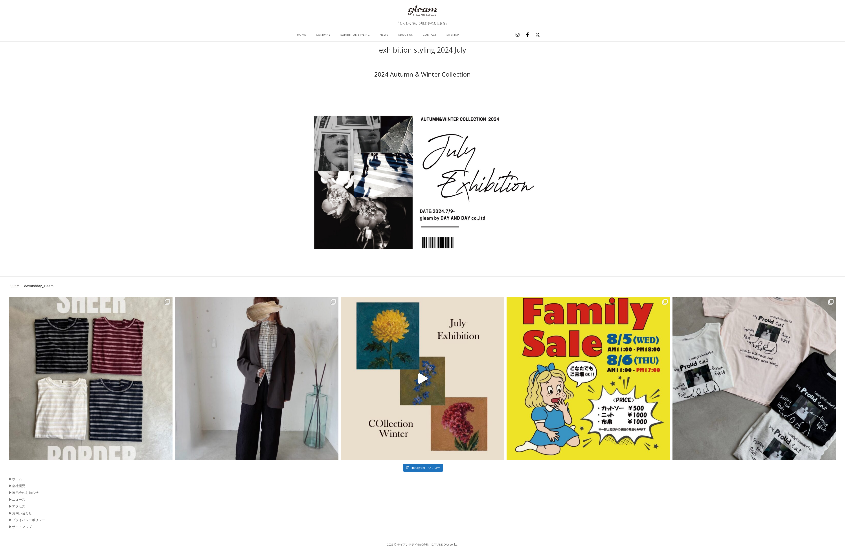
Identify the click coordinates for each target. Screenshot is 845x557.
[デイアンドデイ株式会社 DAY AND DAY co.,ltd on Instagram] (517, 35)
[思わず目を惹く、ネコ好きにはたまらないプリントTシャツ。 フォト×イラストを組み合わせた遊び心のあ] (754, 378)
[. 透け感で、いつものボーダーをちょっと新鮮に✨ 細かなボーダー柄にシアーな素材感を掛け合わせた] (91, 378)
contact (430, 34)
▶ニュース (17, 499)
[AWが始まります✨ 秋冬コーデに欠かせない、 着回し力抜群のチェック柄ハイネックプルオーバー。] (256, 378)
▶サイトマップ (20, 526)
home (301, 34)
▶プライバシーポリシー (27, 520)
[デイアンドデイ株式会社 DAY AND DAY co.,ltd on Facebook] (527, 35)
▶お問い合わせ (20, 513)
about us (405, 34)
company (323, 34)
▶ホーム (15, 479)
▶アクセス (17, 506)
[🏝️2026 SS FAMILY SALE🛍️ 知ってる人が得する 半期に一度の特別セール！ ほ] (588, 378)
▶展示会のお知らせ (24, 492)
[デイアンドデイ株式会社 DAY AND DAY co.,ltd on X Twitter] (537, 35)
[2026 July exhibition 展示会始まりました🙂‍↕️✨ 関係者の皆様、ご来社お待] (422, 378)
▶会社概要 (17, 485)
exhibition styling (355, 34)
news (384, 34)
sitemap (452, 34)
